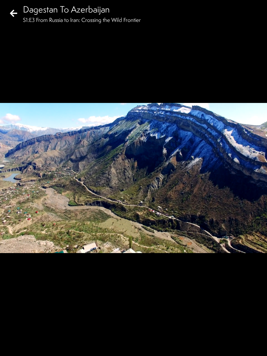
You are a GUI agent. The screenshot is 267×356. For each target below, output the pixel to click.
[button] (8, 347)
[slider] (132, 339)
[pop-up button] (242, 347)
